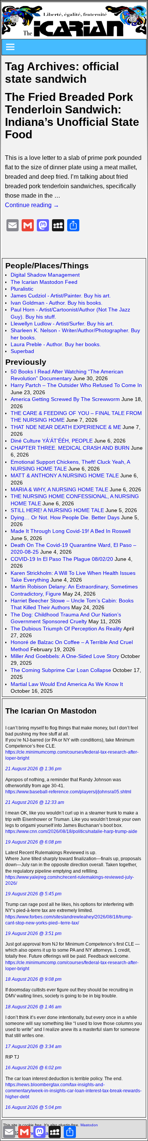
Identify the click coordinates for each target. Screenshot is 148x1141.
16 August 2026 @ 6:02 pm (33, 1067)
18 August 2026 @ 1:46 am (33, 1006)
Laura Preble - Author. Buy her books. (56, 344)
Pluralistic (22, 289)
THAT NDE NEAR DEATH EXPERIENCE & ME (66, 427)
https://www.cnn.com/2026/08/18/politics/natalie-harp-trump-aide (71, 831)
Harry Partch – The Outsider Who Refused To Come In (76, 385)
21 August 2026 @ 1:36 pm (33, 768)
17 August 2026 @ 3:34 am (33, 1046)
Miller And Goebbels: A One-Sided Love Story (65, 656)
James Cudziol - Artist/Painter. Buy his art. (61, 296)
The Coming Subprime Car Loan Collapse (61, 670)
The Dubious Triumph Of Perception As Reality (66, 628)
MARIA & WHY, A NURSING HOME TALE (59, 489)
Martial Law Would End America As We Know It (67, 684)
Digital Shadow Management (45, 275)
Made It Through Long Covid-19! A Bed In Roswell (71, 531)
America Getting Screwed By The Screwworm (65, 399)
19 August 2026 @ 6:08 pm (33, 842)
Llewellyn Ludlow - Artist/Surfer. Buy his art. (62, 323)
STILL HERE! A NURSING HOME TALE (57, 510)
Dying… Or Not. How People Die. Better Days (65, 517)
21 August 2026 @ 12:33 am (34, 802)
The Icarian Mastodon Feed (44, 282)
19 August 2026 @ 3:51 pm (33, 933)
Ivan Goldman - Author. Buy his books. (56, 303)
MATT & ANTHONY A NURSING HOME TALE (65, 475)
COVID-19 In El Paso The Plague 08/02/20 (62, 559)
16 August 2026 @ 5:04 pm (33, 1107)
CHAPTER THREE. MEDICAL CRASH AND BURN (70, 448)
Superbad (22, 351)
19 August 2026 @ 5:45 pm (33, 893)
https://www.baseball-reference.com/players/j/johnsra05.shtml (68, 791)
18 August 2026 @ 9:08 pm (33, 979)
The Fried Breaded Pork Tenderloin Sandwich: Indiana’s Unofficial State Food (72, 116)
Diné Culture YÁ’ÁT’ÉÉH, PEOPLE (52, 441)
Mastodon (89, 1125)
